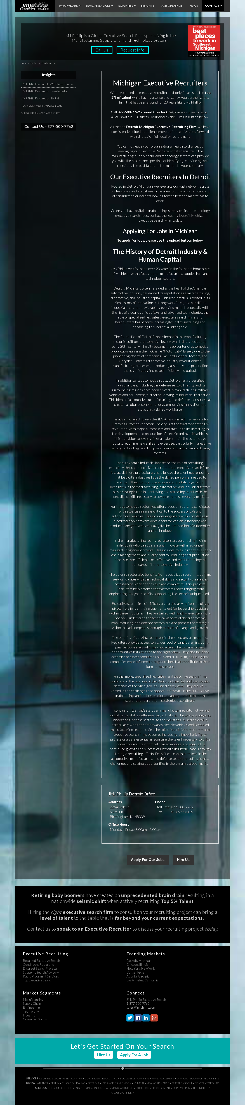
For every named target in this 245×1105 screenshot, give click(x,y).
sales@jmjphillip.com (141, 1008)
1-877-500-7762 (137, 1004)
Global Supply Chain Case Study (40, 112)
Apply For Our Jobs (147, 860)
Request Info (133, 50)
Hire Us (183, 860)
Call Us (101, 50)
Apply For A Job (134, 1054)
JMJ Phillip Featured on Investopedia (44, 91)
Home (24, 63)
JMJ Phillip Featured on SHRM (40, 98)
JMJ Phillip (35, 6)
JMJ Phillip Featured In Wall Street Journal (47, 84)
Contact (34, 63)
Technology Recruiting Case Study (41, 105)
